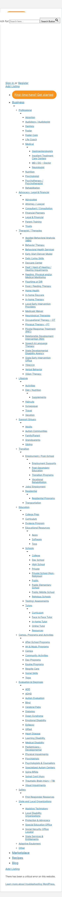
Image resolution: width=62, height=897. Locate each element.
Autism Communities (36, 431)
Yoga (28, 677)
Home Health (32, 290)
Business (18, 102)
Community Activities (36, 655)
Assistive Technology (36, 808)
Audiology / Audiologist (37, 121)
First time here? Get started (34, 94)
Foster (28, 130)
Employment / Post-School (39, 456)
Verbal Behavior (33, 369)
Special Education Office (38, 824)
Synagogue (31, 406)
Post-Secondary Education (40, 469)
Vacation (30, 414)
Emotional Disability (35, 720)
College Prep (32, 514)
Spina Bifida (31, 771)
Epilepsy (29, 724)
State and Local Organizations (35, 801)
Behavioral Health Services (39, 249)
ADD (27, 689)
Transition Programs (42, 474)
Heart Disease (32, 733)
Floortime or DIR (33, 281)
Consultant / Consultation (38, 208)
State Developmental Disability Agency (36, 352)
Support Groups (27, 419)
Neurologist (38, 167)
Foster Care (31, 135)
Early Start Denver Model (38, 253)
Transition (24, 448)
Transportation (33, 502)
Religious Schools (41, 596)
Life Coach (31, 139)
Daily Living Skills (34, 258)
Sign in (10, 83)
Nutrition (30, 171)
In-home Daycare (34, 295)
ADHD (28, 693)
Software (37, 539)
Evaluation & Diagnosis (31, 682)
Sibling (29, 444)
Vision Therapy (33, 373)
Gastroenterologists (42, 151)
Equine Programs (34, 664)
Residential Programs (43, 498)
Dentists (29, 126)
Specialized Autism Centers (40, 767)
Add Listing (12, 86)
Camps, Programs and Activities (36, 634)
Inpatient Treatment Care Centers (42, 157)
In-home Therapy (34, 299)
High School (38, 564)
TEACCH (30, 365)
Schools (29, 548)
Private (36, 568)
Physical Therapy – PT (37, 324)
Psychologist (32, 176)
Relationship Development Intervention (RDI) (39, 337)
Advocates (31, 199)
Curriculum (31, 518)
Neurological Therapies (37, 315)
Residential (31, 491)
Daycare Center (33, 262)
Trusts (28, 226)
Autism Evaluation (34, 698)
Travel (28, 410)
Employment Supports (44, 463)
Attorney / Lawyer (35, 203)
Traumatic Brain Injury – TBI (40, 780)
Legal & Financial (34, 217)
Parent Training (33, 221)
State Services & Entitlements (34, 837)
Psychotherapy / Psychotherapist (34, 182)
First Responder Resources (39, 796)
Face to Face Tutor (42, 617)
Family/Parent (32, 435)
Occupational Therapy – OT (40, 320)
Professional (25, 110)
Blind (28, 702)
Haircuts (29, 401)
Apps (35, 534)
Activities (30, 385)
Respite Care (32, 668)
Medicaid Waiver (34, 311)
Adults (28, 426)
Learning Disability (35, 738)
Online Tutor (38, 626)
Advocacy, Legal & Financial (34, 192)
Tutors (28, 605)
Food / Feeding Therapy (38, 286)
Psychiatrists (32, 758)
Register (23, 83)
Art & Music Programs (37, 646)
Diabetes (30, 711)
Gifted (28, 729)
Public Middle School (43, 592)
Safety (22, 789)
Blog (15, 863)
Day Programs (33, 659)
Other (22, 848)
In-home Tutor (39, 621)
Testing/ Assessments (37, 601)
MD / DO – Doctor (41, 162)
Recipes (17, 858)
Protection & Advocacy (37, 820)
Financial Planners (35, 212)
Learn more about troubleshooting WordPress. (30, 884)
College (36, 555)
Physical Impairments (36, 754)
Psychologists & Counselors (40, 763)
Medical (29, 143)
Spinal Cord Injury (34, 776)
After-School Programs (37, 642)
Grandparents (32, 439)
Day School (38, 559)
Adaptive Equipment (30, 843)
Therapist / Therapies (30, 230)
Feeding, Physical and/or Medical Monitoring (38, 276)
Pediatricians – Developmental (33, 748)
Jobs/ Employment (35, 486)
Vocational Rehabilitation (39, 481)
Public (35, 580)
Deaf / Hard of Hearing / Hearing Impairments (38, 268)
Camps (29, 650)
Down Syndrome (34, 715)
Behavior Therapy (34, 245)
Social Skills (31, 673)
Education (24, 507)
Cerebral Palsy (33, 707)
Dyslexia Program (34, 523)
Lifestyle (23, 378)
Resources (37, 630)
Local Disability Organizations (33, 814)
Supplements (39, 397)
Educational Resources (37, 527)
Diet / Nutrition (33, 390)
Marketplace (20, 852)
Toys (34, 543)
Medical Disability (34, 742)
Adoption (30, 117)
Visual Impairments (35, 785)
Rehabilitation (32, 187)
